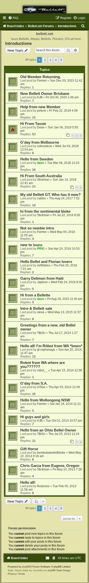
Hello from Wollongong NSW (45, 400)
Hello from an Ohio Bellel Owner (48, 430)
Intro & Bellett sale (36, 308)
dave (40, 163)
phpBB (26, 566)
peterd (41, 110)
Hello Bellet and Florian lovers (46, 262)
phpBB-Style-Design (59, 570)
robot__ (42, 370)
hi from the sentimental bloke (45, 211)
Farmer (42, 80)
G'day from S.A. (34, 383)
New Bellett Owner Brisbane (44, 94)
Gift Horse (29, 449)
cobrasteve (44, 146)
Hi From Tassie (33, 124)
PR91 (41, 248)
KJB (40, 97)
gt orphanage (46, 349)
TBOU (41, 333)
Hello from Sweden (36, 159)
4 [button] (56, 60)
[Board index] (44, 9)
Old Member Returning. (40, 77)
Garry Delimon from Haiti (42, 278)
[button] (61, 60)
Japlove (42, 282)
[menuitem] (13, 18)
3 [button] (50, 60)
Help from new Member (40, 107)
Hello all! (27, 482)
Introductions (18, 43)
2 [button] (45, 60)
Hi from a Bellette (35, 295)
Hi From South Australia (41, 176)
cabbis (41, 198)
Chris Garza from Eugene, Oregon (49, 466)
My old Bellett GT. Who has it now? (50, 195)
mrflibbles (43, 265)
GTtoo (41, 387)
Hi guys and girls (34, 417)
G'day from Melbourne (39, 142)
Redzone (43, 486)
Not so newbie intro (37, 228)
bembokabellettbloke (51, 452)
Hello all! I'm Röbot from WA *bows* (51, 346)
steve (40, 312)
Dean (40, 127)
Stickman (43, 179)
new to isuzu (31, 245)
